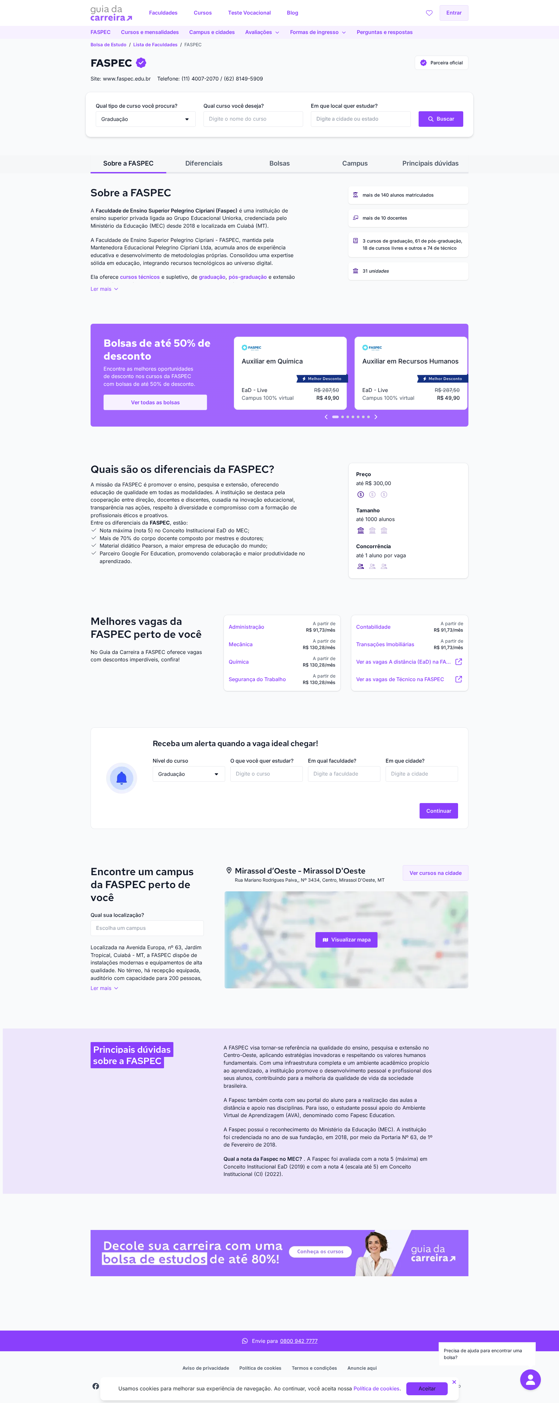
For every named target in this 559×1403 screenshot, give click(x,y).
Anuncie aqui (362, 1368)
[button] (530, 1379)
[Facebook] (96, 1386)
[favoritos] (429, 13)
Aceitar (427, 1388)
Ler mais (102, 289)
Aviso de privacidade (205, 1368)
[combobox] (253, 119)
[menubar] (223, 13)
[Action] (279, 1253)
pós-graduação (248, 277)
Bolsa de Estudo (108, 44)
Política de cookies (260, 1368)
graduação (212, 277)
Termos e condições (314, 1368)
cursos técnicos (140, 277)
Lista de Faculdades (155, 44)
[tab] (128, 164)
